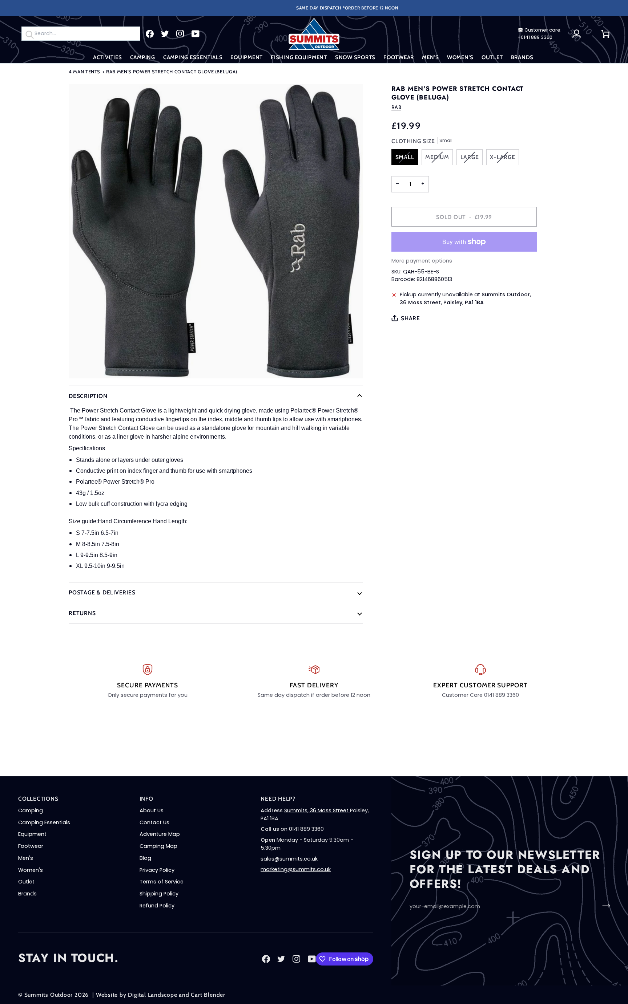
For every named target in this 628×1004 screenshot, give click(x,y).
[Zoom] (216, 231)
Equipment (32, 834)
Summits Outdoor (48, 994)
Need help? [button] (278, 798)
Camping (30, 810)
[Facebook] (150, 34)
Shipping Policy (159, 893)
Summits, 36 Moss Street (317, 810)
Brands (27, 893)
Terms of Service (162, 881)
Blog (145, 858)
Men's (25, 858)
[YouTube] (196, 34)
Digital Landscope (152, 994)
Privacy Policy (157, 870)
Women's (30, 870)
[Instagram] (180, 34)
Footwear (30, 846)
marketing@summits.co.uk (296, 869)
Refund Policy (157, 905)
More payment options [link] (421, 260)
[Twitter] (165, 34)
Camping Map (158, 846)
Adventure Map (160, 834)
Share (410, 318)
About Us (152, 810)
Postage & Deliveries (102, 592)
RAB (396, 107)
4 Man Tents (84, 71)
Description (88, 396)
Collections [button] (38, 798)
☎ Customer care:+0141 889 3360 (539, 34)
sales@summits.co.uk (289, 858)
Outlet (26, 881)
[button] (107, 58)
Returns (82, 613)
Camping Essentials (44, 822)
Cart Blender (208, 994)
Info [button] (146, 798)
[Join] (604, 905)
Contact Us (154, 822)
